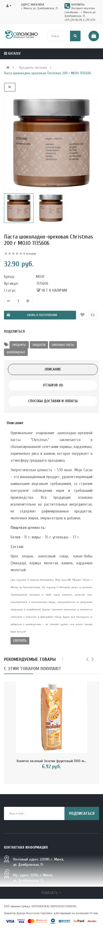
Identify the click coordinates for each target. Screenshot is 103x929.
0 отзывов (29, 253)
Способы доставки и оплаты (53, 401)
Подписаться (82, 813)
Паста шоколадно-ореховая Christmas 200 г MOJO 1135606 (47, 73)
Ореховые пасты (63, 345)
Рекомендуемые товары (30, 659)
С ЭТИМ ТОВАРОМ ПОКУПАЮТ (32, 668)
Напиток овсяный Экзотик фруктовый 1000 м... (51, 761)
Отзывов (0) (53, 385)
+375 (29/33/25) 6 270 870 (79, 20)
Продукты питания (33, 68)
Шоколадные (16, 352)
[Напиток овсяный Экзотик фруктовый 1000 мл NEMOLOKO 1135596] (51, 717)
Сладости (38, 345)
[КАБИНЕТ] (10, 6)
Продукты (19, 345)
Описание (53, 369)
